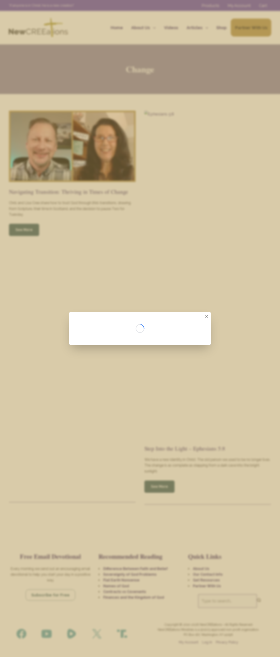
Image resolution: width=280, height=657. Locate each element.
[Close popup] (206, 316)
